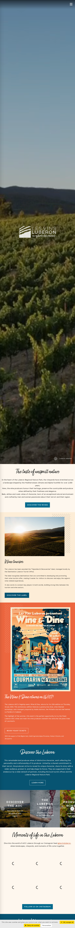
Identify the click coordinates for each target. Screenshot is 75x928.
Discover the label (17, 595)
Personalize (46, 925)
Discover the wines (37, 505)
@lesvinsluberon (64, 843)
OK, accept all (68, 922)
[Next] (72, 809)
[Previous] (3, 809)
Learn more (38, 783)
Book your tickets (16, 731)
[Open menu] (71, 4)
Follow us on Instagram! (37, 907)
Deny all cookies (33, 925)
